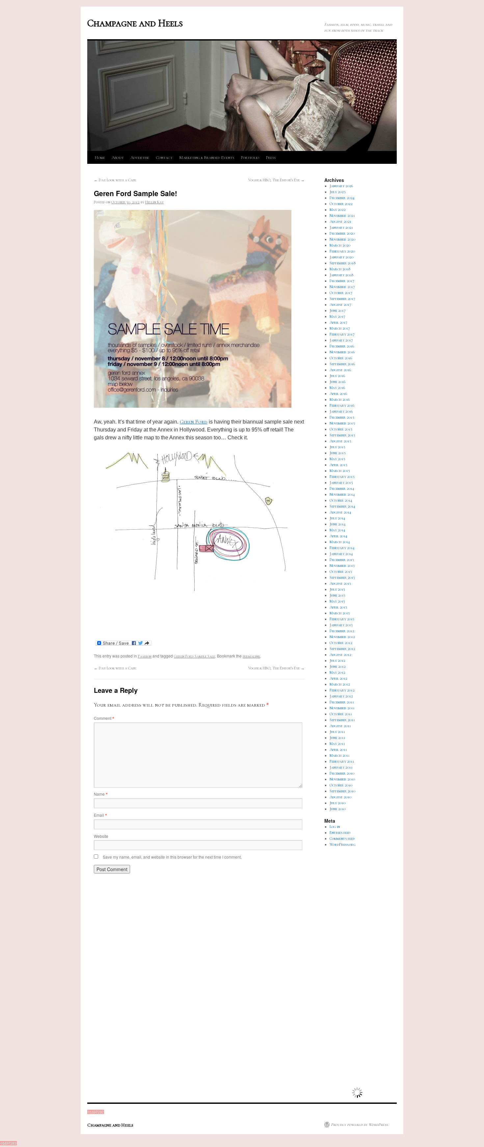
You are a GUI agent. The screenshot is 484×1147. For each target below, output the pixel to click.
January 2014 (341, 553)
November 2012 (342, 636)
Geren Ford (193, 422)
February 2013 (342, 619)
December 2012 (342, 631)
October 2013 (341, 571)
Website (101, 836)
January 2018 (342, 275)
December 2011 (342, 702)
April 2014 (338, 536)
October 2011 (341, 714)
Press (271, 157)
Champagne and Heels (135, 23)
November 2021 (342, 215)
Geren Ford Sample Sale (194, 656)
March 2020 (340, 245)
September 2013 (342, 577)
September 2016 (342, 364)
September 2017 (342, 298)
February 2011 (342, 761)
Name (100, 794)
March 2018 (340, 269)
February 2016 (342, 405)
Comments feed (342, 838)
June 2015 (338, 453)
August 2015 (340, 441)
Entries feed (340, 832)
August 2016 (340, 370)
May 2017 (337, 316)
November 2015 (342, 423)
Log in (335, 826)
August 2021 (340, 221)
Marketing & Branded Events (206, 157)
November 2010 (342, 779)
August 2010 (340, 797)
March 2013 (340, 613)
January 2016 (341, 411)
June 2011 (337, 737)
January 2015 (341, 482)
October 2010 (341, 785)
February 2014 (342, 547)
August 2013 (340, 583)
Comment (104, 718)
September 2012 (342, 648)
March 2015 (340, 470)
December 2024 (342, 197)
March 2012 (340, 684)
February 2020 (342, 251)
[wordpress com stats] (95, 1112)
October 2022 (341, 203)
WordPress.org (343, 844)
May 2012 (337, 672)
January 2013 (341, 625)
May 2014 (337, 530)
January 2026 (341, 186)
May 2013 (337, 601)
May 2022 (338, 209)
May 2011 (337, 743)
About (118, 157)
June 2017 (338, 310)
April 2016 (338, 393)
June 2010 (338, 809)
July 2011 (337, 731)
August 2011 (340, 725)
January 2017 (341, 340)
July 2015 (337, 447)
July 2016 (337, 375)
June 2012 (338, 666)
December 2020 (342, 233)
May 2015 (337, 458)
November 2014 (342, 494)
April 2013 (338, 607)
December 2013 (342, 559)
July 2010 (337, 803)
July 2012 (337, 660)
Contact (164, 157)
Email (100, 815)
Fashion (144, 656)
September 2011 (342, 720)
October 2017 (341, 292)
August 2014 (340, 512)
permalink (251, 656)
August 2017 (340, 304)
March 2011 (340, 755)
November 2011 (342, 708)
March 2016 (340, 399)
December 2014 (342, 488)
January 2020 (341, 257)
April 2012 (338, 678)
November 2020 (342, 239)
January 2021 (341, 227)
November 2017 (342, 286)
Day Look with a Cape (115, 180)
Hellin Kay (154, 202)
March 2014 (340, 542)
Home (99, 157)
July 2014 (337, 518)
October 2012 (341, 642)
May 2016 (337, 387)
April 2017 (338, 322)
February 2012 (342, 690)
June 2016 (337, 381)
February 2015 (342, 476)
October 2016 (341, 358)
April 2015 (338, 464)
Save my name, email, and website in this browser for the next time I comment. (172, 857)
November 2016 (342, 352)
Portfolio (250, 157)
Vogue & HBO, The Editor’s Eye (276, 180)
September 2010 (342, 791)
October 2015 (341, 429)
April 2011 (338, 749)
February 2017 (342, 334)
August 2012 (340, 654)
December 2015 (342, 417)
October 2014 (341, 500)
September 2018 (343, 263)
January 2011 (341, 767)
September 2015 (342, 435)
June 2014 (338, 524)
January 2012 (341, 696)
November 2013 (342, 565)
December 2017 (342, 281)
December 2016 (342, 346)
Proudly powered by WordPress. (360, 1124)
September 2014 (342, 506)
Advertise (139, 157)
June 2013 (337, 595)
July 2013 (337, 589)
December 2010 (342, 773)
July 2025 (338, 192)
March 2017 (340, 328)
